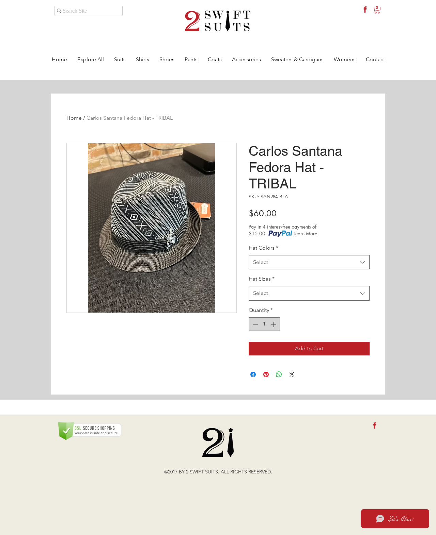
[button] (377, 10)
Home (74, 118)
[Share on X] (292, 374)
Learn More (305, 233)
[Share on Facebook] (253, 374)
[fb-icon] (365, 9)
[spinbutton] (264, 324)
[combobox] (309, 262)
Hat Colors (263, 248)
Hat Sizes (262, 278)
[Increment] (274, 324)
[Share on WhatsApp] (279, 374)
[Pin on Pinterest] (266, 374)
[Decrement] (254, 324)
